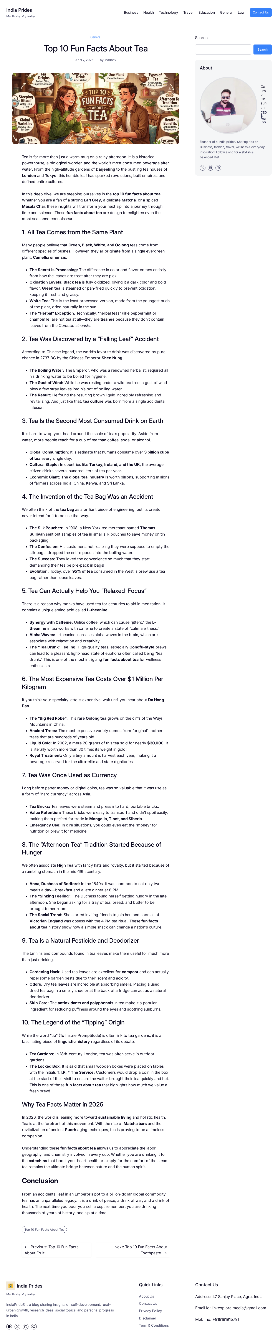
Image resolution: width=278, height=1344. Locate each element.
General (95, 37)
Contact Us (261, 12)
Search (201, 37)
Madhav (110, 60)
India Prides (19, 10)
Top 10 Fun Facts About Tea (45, 1229)
